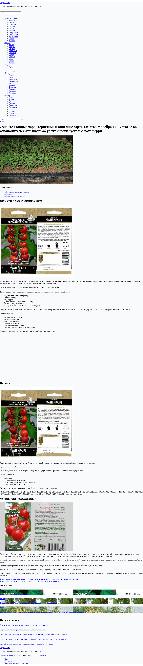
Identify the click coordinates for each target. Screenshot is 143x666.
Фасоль (12, 63)
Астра (11, 75)
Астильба (12, 89)
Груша (11, 22)
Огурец (12, 49)
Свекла (11, 61)
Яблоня (12, 31)
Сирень (12, 85)
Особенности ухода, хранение (16, 196)
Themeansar (42, 655)
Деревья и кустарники (12, 18)
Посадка (9, 194)
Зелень (7, 95)
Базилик (12, 103)
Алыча (11, 39)
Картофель (13, 51)
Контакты (8, 661)
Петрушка (13, 105)
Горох (11, 59)
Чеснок (11, 109)
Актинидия (13, 35)
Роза (10, 83)
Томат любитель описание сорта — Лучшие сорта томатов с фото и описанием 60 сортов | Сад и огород (39, 579)
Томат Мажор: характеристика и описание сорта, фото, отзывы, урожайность (29, 581)
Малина (12, 41)
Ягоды (6, 65)
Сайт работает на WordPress (11, 655)
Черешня (12, 25)
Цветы (6, 73)
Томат (11, 45)
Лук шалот (13, 115)
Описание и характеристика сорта (17, 192)
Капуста (12, 47)
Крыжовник (13, 37)
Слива (11, 29)
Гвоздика (12, 91)
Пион (11, 77)
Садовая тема (5, 3)
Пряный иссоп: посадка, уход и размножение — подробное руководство (27, 644)
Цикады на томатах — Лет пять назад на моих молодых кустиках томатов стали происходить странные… (43, 612)
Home (6, 659)
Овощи (7, 43)
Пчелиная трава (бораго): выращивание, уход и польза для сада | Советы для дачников (33, 639)
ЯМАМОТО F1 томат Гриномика (13, 594)
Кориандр (12, 111)
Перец (11, 55)
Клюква (12, 71)
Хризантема (13, 81)
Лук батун (13, 107)
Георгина (12, 93)
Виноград (12, 20)
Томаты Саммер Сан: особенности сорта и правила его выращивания (28, 603)
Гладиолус (13, 79)
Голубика (12, 69)
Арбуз (11, 67)
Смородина (13, 33)
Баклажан (12, 53)
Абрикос (12, 27)
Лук (10, 101)
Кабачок (12, 57)
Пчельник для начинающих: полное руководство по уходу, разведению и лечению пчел (33, 634)
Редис (11, 97)
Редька (11, 113)
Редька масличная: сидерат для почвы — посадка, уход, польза (24, 625)
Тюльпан (12, 87)
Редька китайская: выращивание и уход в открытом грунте (22, 630)
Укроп (11, 99)
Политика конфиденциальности (16, 663)
